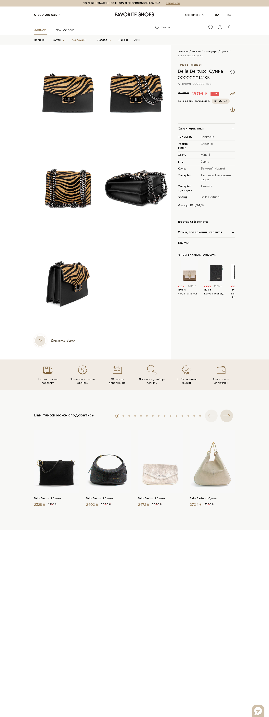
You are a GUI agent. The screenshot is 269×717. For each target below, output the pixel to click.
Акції (137, 40)
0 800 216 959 (45, 15)
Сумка (205, 162)
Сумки (224, 51)
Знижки (123, 40)
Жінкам (40, 30)
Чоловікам (65, 30)
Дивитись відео (63, 340)
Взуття (56, 40)
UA (217, 15)
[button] (117, 416)
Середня (207, 144)
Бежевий (207, 169)
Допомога (192, 15)
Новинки (39, 40)
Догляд (102, 40)
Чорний (220, 169)
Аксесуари (79, 40)
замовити (173, 3)
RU (229, 15)
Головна (183, 51)
